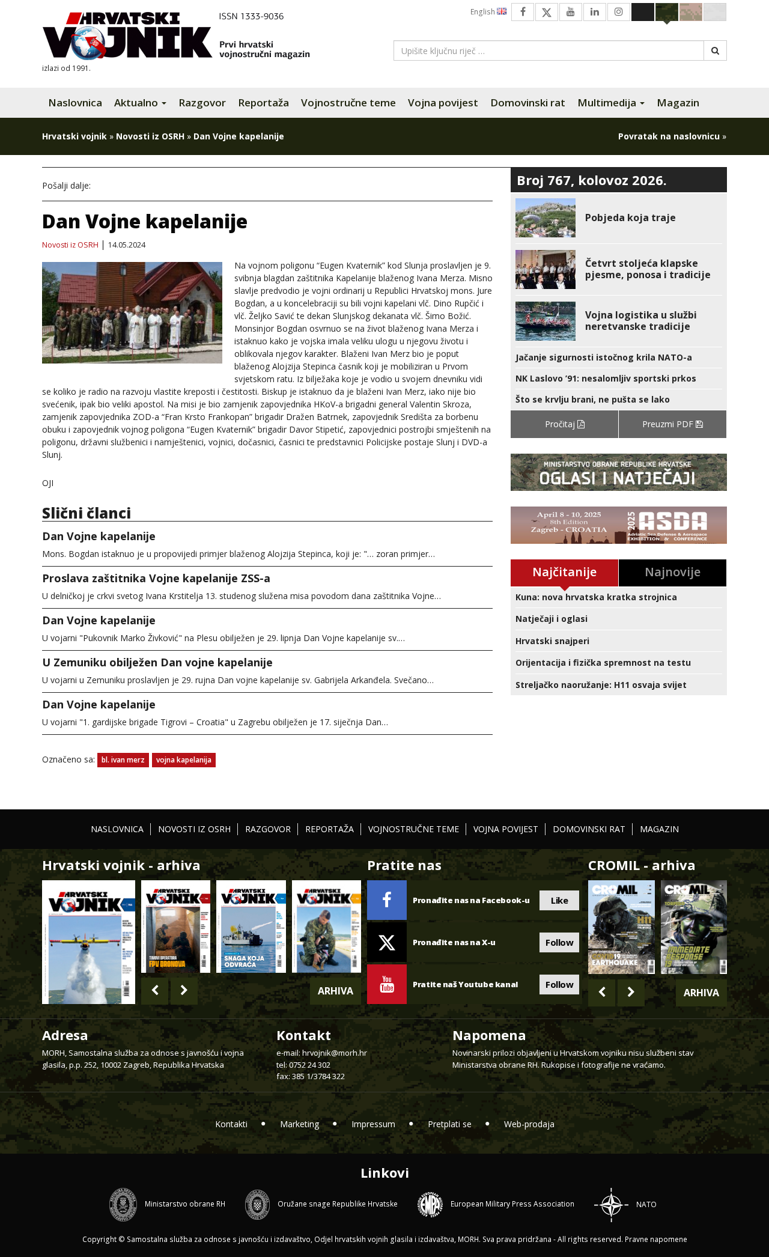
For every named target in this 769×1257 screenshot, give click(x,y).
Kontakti (231, 1124)
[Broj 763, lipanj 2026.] (326, 926)
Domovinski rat (527, 102)
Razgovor (202, 102)
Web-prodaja (529, 1124)
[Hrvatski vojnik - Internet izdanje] (184, 37)
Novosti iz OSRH (150, 136)
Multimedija (608, 102)
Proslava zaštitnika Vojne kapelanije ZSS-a (156, 578)
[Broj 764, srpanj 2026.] (250, 926)
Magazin (678, 102)
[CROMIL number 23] (621, 927)
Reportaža (263, 102)
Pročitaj (561, 424)
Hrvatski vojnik (74, 136)
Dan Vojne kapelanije (99, 536)
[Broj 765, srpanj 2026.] (175, 926)
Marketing (299, 1124)
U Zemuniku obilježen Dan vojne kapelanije (157, 662)
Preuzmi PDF (669, 424)
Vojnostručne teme (348, 102)
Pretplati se (450, 1124)
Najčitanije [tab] (564, 572)
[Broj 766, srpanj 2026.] (88, 941)
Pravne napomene (656, 1239)
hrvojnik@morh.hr (334, 1052)
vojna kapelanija (183, 760)
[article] (618, 217)
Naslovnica (75, 102)
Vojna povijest (443, 102)
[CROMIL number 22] (694, 927)
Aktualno (137, 102)
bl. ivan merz (123, 760)
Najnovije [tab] (673, 572)
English (483, 12)
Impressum (373, 1124)
